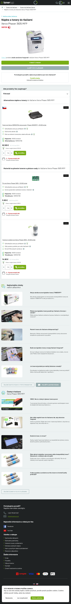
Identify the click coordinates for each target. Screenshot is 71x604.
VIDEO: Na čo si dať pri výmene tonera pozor (44, 399)
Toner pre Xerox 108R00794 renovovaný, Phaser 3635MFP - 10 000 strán (24, 125)
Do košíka (21, 153)
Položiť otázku (35, 78)
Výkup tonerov (9, 563)
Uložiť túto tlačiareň (35, 68)
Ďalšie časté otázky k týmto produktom (18, 385)
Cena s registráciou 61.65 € (13, 148)
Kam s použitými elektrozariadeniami (16, 548)
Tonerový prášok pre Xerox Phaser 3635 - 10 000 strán (18, 240)
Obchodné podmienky (11, 540)
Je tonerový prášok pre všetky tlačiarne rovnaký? (45, 366)
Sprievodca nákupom (11, 538)
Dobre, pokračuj (37, 598)
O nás (6, 558)
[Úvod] (2, 7)
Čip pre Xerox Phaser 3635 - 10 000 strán (14, 183)
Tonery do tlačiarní (11, 7)
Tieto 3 (3, 57)
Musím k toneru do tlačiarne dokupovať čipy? (44, 329)
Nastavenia (9, 598)
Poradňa (7, 560)
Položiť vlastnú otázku (50, 385)
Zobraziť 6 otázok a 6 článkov (35, 80)
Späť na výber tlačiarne (10, 16)
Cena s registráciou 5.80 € (13, 203)
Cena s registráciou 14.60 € (13, 262)
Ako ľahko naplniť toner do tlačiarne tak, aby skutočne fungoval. (47, 418)
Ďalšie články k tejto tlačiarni (15, 491)
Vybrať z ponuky (35, 62)
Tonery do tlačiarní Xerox (27, 7)
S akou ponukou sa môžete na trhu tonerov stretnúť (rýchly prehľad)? (48, 473)
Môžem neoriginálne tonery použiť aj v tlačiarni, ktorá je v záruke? (48, 311)
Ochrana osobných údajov (13, 546)
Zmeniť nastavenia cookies (13, 568)
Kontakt (7, 566)
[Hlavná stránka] (7, 3)
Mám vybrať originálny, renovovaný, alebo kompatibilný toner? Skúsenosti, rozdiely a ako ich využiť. (49, 455)
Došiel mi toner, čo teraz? (38, 436)
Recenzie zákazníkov (11, 551)
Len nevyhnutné (22, 598)
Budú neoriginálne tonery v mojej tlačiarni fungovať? (46, 348)
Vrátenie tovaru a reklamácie (14, 543)
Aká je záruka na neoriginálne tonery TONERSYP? (45, 292)
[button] (57, 3)
